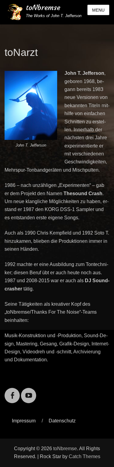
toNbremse (43, 7)
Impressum (24, 420)
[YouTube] (28, 391)
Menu (98, 10)
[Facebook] (12, 391)
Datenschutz (62, 420)
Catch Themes (84, 456)
